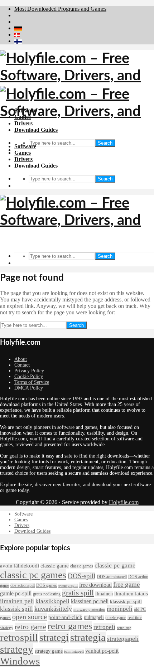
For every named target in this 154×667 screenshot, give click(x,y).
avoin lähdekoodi (19, 566)
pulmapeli (94, 617)
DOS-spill (81, 576)
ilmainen (104, 593)
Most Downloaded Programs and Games (60, 9)
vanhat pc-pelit (102, 651)
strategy (16, 649)
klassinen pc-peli (90, 601)
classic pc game (115, 565)
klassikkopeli (52, 601)
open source (29, 616)
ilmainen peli (17, 601)
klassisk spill (16, 608)
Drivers (23, 159)
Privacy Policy (29, 370)
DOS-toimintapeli (112, 576)
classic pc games (33, 574)
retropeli (104, 626)
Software (25, 146)
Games (22, 153)
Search (105, 143)
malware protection (89, 610)
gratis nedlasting (47, 593)
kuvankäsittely (53, 608)
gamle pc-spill (16, 593)
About (20, 359)
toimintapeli (74, 651)
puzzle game (115, 617)
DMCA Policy (28, 388)
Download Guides (36, 166)
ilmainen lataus (131, 593)
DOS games (46, 585)
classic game (54, 566)
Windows (20, 661)
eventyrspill (68, 586)
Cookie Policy (28, 376)
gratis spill (78, 593)
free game (126, 584)
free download (95, 585)
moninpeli (120, 608)
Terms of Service (31, 382)
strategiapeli (123, 638)
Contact (22, 365)
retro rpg (124, 628)
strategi (54, 637)
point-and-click (65, 617)
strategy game (49, 651)
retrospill (19, 637)
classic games (81, 566)
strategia (88, 637)
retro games (70, 626)
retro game (30, 626)
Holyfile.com (124, 502)
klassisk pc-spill (126, 601)
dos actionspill (22, 585)
